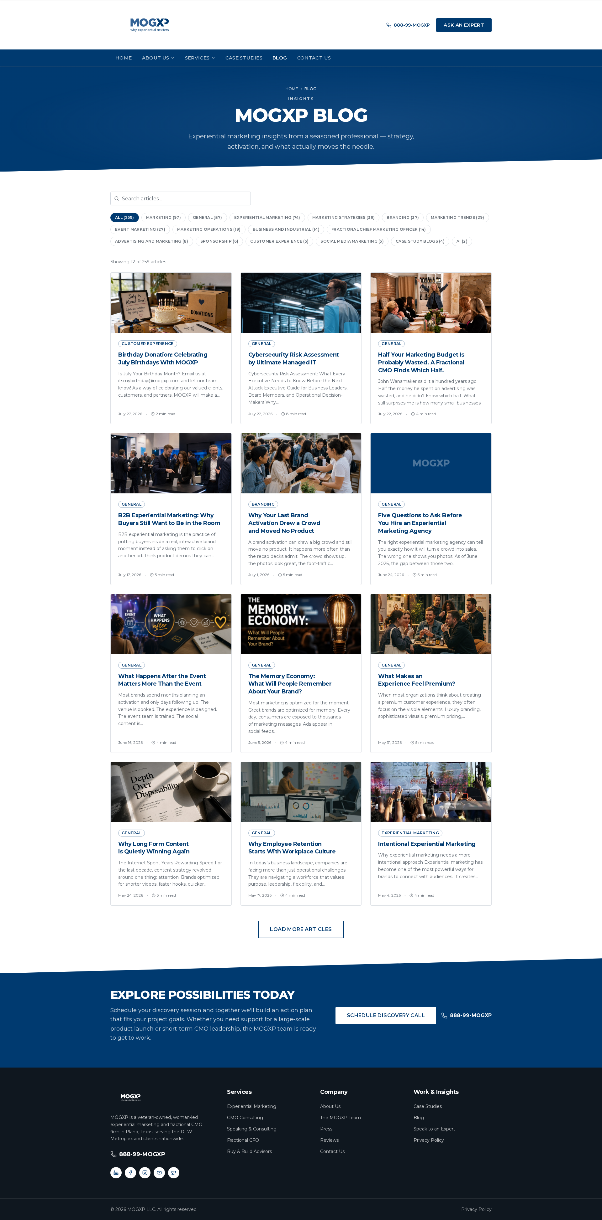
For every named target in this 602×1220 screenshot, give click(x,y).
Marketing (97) (163, 217)
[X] (173, 1172)
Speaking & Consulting (252, 1129)
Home (123, 58)
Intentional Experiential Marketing (427, 844)
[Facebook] (130, 1172)
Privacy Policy (429, 1140)
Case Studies (244, 58)
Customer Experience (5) (279, 241)
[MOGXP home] (149, 25)
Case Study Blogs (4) (420, 241)
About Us (155, 58)
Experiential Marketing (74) (267, 217)
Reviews (329, 1140)
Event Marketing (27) (140, 229)
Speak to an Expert (434, 1129)
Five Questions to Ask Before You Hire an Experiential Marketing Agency (420, 523)
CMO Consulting (245, 1117)
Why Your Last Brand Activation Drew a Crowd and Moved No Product (284, 523)
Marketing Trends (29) (457, 217)
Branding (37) (403, 217)
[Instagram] (144, 1172)
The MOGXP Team (340, 1117)
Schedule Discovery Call (386, 1015)
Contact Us (314, 58)
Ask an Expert (464, 25)
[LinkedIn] (116, 1172)
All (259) (124, 217)
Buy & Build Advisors (249, 1151)
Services (197, 58)
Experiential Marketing (251, 1106)
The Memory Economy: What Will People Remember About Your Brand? (290, 684)
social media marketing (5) (352, 241)
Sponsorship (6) (219, 241)
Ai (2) (462, 241)
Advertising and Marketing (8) (151, 241)
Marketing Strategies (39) (343, 217)
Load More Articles (301, 929)
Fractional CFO (243, 1140)
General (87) (207, 217)
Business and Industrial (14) (286, 229)
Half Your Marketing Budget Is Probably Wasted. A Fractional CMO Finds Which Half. (421, 362)
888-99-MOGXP (412, 25)
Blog (279, 58)
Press (326, 1129)
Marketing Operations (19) (209, 229)
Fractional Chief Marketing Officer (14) (378, 229)
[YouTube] (159, 1172)
